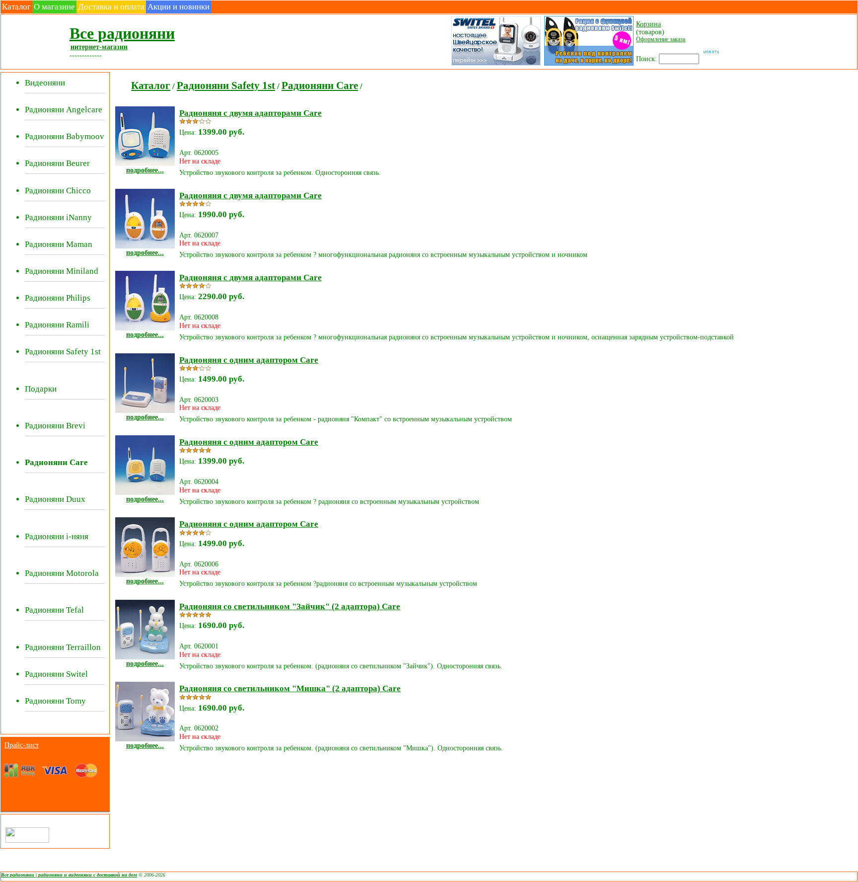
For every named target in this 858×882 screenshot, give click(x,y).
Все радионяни (122, 33)
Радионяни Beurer (57, 163)
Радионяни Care (320, 85)
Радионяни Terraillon (63, 647)
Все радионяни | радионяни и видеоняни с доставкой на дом (69, 875)
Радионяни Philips (57, 298)
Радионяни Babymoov (64, 136)
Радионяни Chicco (58, 190)
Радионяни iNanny (58, 217)
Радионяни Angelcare (63, 109)
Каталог (16, 6)
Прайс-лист (21, 745)
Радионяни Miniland (61, 271)
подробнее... (145, 170)
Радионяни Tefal (54, 610)
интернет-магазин (99, 47)
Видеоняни (45, 82)
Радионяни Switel (56, 674)
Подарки (41, 389)
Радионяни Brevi (55, 425)
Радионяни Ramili (57, 324)
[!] (588, 65)
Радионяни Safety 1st (63, 351)
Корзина (648, 24)
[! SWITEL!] (495, 65)
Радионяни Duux (55, 499)
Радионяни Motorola (62, 573)
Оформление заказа (660, 39)
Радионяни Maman (58, 244)
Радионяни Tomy (55, 701)
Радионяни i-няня (56, 536)
